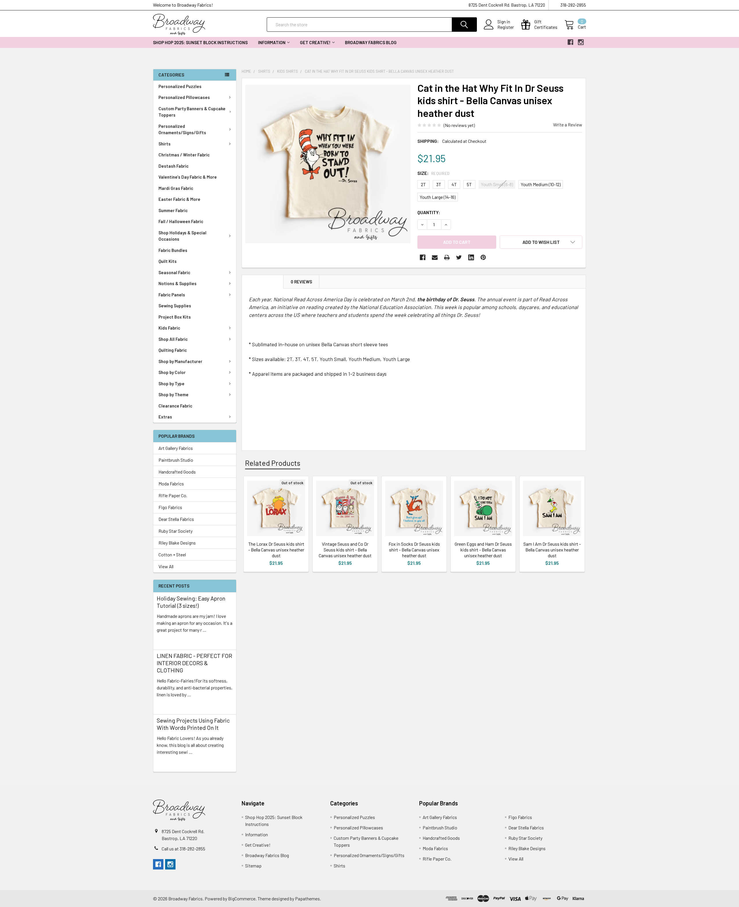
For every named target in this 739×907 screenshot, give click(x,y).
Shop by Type (171, 383)
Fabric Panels (171, 294)
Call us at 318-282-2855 (183, 848)
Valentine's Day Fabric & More (187, 176)
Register (505, 27)
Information (271, 42)
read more (167, 640)
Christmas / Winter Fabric (184, 154)
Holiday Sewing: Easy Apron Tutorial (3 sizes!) (191, 602)
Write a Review (567, 124)
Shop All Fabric (173, 339)
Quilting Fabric (172, 350)
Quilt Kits (167, 261)
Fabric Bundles (172, 250)
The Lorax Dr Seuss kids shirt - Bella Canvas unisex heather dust (276, 549)
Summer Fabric (173, 210)
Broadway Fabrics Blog (371, 42)
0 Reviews (301, 281)
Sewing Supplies (174, 305)
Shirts (164, 143)
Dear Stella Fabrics (176, 519)
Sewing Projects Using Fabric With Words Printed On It (193, 724)
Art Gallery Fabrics (175, 448)
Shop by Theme (173, 394)
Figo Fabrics (170, 507)
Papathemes (307, 898)
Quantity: (428, 212)
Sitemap (253, 865)
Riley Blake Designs (177, 542)
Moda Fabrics (171, 483)
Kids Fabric (169, 327)
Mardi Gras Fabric (175, 188)
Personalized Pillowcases (184, 97)
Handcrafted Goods (177, 471)
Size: (433, 173)
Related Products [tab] (272, 463)
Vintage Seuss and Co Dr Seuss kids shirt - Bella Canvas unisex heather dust (345, 549)
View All (165, 566)
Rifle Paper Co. (172, 495)
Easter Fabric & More (179, 199)
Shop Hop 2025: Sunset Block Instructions (200, 42)
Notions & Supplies (177, 283)
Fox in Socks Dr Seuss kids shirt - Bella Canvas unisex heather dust (414, 549)
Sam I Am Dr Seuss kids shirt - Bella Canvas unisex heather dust (552, 549)
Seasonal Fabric (174, 272)
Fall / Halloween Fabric (180, 221)
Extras (165, 416)
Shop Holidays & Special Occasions (182, 236)
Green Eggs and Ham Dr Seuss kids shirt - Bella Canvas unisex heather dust (483, 549)
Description (262, 281)
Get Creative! (315, 42)
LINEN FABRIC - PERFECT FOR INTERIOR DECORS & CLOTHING (194, 663)
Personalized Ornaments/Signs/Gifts (182, 129)
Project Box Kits (174, 316)
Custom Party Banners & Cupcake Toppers (191, 112)
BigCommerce (241, 898)
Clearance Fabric (175, 405)
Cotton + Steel (172, 554)
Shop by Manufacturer (180, 361)
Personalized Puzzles (179, 86)
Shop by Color (172, 372)
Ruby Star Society (175, 531)
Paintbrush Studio (175, 460)
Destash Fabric (173, 166)
